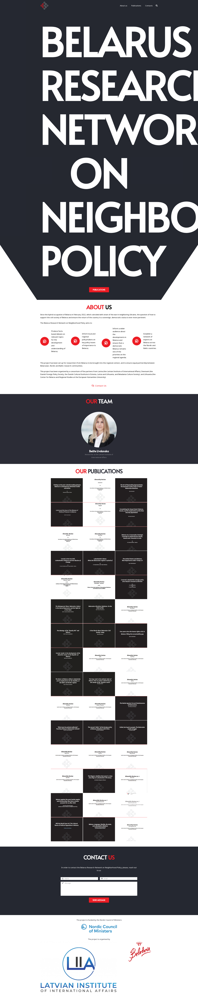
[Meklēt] (157, 5)
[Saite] (44, 5)
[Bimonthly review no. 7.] (99, 757)
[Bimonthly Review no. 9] (99, 708)
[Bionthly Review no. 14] (131, 611)
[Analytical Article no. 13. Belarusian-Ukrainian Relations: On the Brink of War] (99, 611)
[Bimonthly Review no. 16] (67, 587)
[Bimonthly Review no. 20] (99, 490)
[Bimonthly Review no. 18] (67, 539)
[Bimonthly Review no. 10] (67, 708)
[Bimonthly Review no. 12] (131, 660)
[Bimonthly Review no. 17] (99, 539)
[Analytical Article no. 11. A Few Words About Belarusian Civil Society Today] (99, 636)
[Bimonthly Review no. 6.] (131, 757)
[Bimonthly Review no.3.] (99, 805)
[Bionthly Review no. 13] (99, 660)
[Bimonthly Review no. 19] (99, 514)
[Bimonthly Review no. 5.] (67, 781)
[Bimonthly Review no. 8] (67, 757)
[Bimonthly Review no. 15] (99, 587)
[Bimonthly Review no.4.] (131, 781)
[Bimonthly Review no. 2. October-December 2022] (131, 805)
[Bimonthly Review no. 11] (131, 684)
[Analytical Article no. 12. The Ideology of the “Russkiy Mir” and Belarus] (67, 636)
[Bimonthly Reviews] (131, 829)
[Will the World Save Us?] (67, 829)
